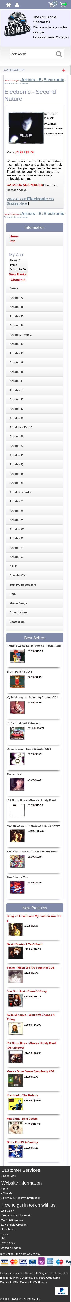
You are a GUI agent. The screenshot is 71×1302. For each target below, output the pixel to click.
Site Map (8, 1193)
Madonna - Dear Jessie (22, 1118)
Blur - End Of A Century (22, 1142)
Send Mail (9, 1175)
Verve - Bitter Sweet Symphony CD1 (30, 1071)
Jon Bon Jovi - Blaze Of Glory (27, 991)
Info (5, 1188)
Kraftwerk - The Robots (22, 1095)
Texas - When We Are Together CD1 (30, 967)
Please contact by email (15, 1215)
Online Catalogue (12, 80)
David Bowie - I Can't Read (24, 944)
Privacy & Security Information (22, 1197)
